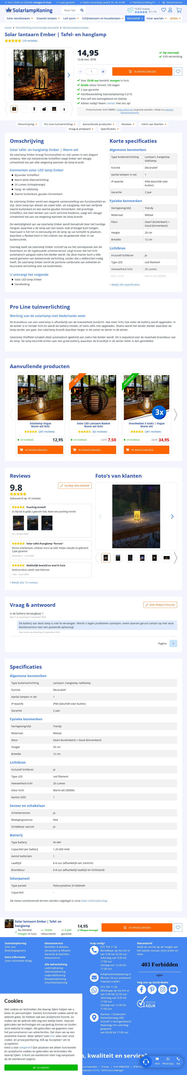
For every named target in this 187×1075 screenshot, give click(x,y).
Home (8, 27)
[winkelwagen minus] (80, 71)
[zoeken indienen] (82, 10)
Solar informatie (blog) (18, 960)
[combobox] (69, 10)
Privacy (105, 1066)
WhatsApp (168, 1063)
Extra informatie (15, 957)
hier (52, 1036)
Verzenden (51, 950)
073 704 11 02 (108, 947)
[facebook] (141, 989)
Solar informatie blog (94, 900)
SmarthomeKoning (56, 982)
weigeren (25, 1047)
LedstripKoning (54, 968)
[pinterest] (152, 989)
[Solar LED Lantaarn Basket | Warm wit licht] (93, 397)
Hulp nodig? (97, 943)
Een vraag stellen (162, 604)
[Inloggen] (170, 9)
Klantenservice (174, 2)
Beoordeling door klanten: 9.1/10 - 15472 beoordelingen (94, 1070)
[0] (178, 10)
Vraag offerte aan (125, 109)
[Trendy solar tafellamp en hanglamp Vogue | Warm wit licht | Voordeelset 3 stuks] (146, 397)
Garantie (50, 954)
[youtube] (173, 989)
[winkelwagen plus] (103, 71)
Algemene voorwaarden (84, 1066)
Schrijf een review (76, 485)
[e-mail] (94, 977)
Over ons (10, 947)
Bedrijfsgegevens (15, 950)
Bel (178, 1063)
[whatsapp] (94, 990)
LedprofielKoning (55, 975)
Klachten (63, 954)
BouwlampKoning (55, 979)
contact (110, 103)
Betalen (63, 947)
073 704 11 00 (108, 987)
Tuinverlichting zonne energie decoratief (37, 27)
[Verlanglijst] (163, 9)
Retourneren (52, 957)
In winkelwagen (145, 71)
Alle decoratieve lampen (76, 27)
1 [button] (173, 643)
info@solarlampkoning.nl (115, 974)
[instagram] (162, 989)
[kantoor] (94, 1017)
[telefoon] (94, 950)
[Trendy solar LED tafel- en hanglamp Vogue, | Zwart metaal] (40, 397)
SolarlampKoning (15, 943)
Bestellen (50, 947)
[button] (67, 75)
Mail (157, 1063)
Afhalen (65, 950)
